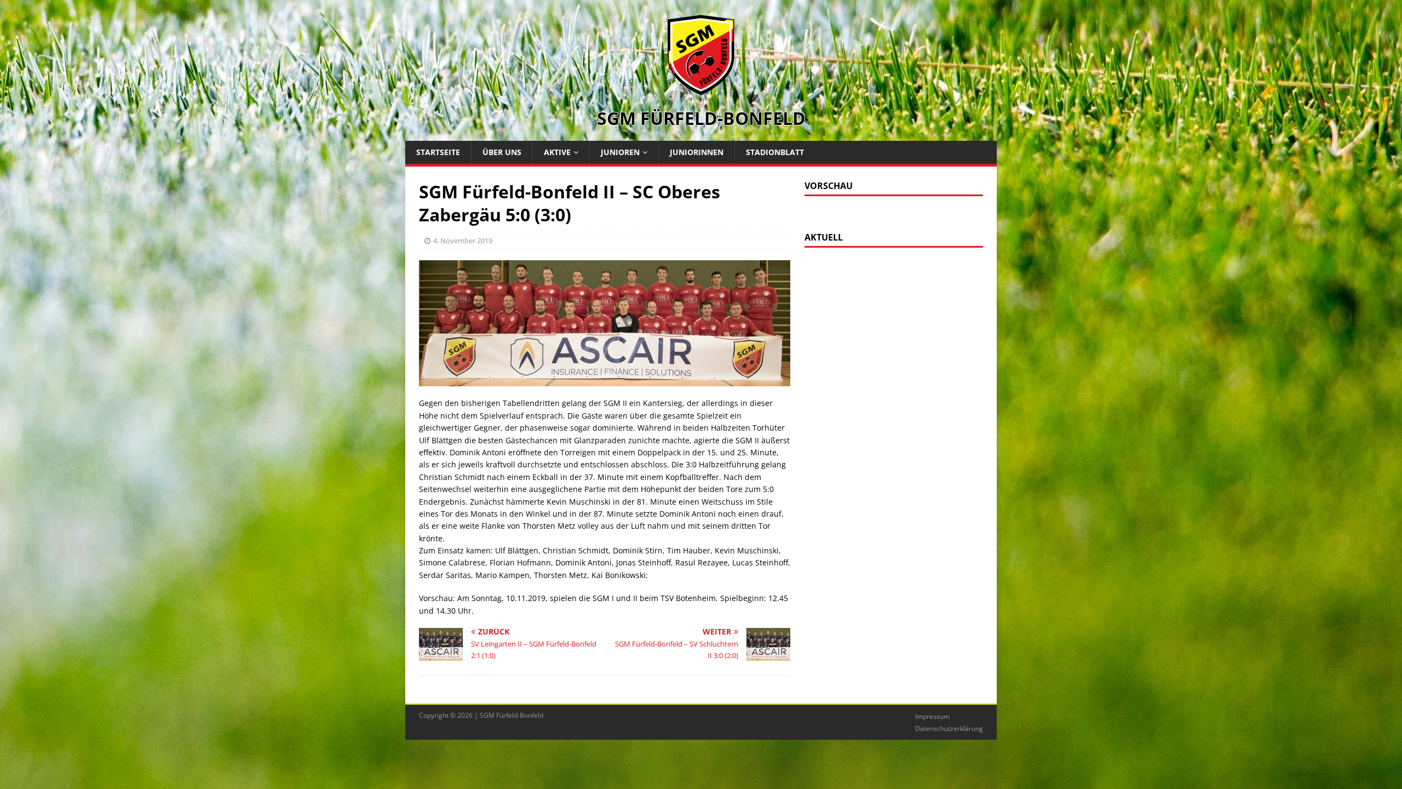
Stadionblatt (775, 152)
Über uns (501, 152)
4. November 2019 (462, 240)
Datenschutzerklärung (949, 728)
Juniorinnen (696, 152)
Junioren (620, 152)
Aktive (557, 152)
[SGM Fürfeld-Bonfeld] (701, 89)
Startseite (438, 152)
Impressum (932, 716)
